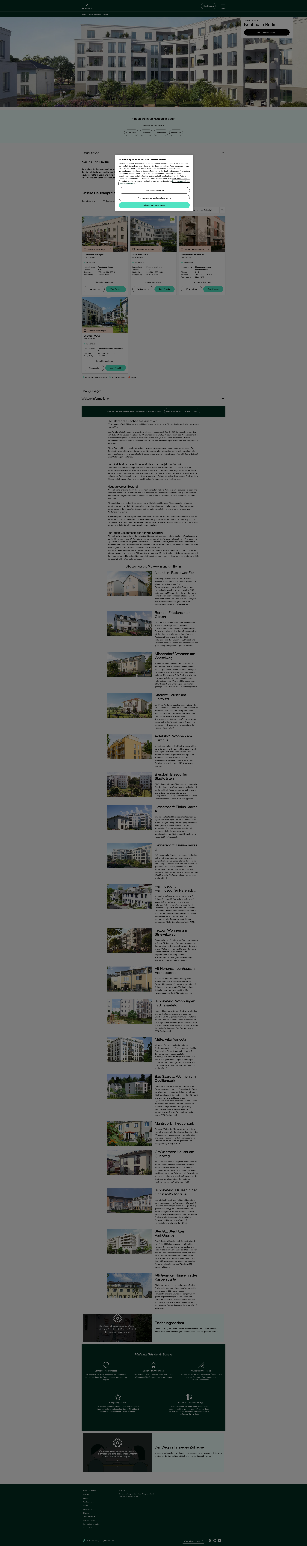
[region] (154, 183)
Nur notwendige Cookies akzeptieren (154, 198)
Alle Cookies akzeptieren (154, 205)
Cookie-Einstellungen (154, 190)
